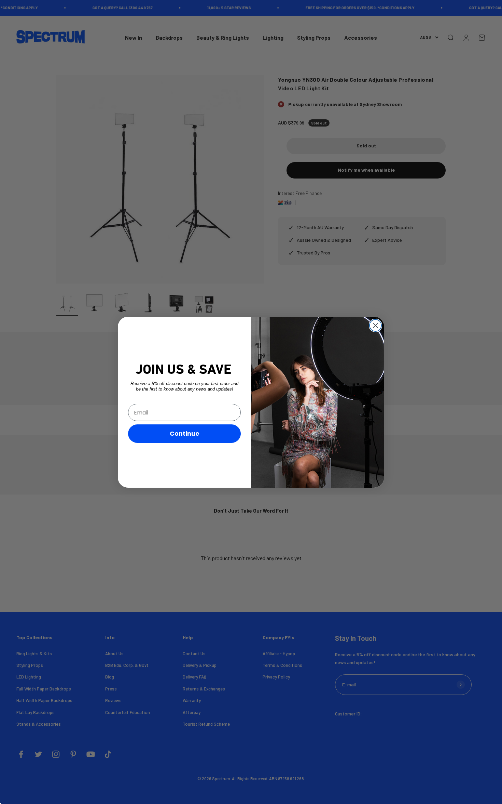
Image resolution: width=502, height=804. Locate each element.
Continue (184, 433)
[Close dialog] (375, 325)
